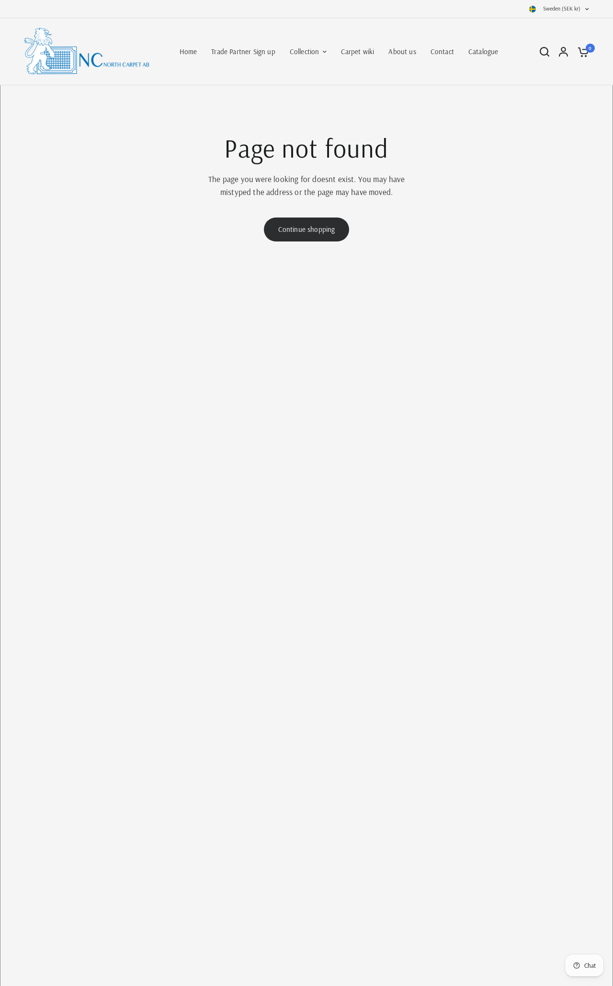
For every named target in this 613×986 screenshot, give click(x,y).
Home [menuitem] (188, 51)
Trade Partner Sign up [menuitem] (243, 51)
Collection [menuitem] (304, 51)
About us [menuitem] (402, 51)
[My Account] (563, 51)
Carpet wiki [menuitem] (358, 51)
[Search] (544, 51)
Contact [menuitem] (442, 51)
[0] (581, 51)
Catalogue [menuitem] (483, 51)
